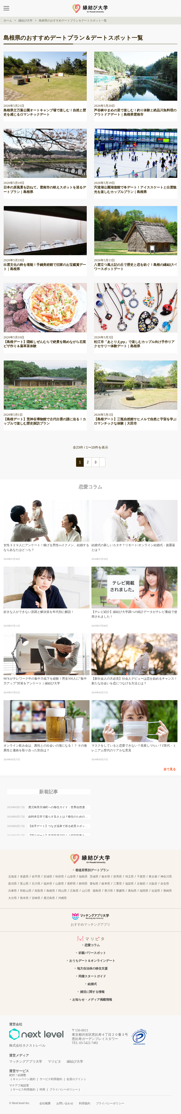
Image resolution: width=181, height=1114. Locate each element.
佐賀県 (156, 890)
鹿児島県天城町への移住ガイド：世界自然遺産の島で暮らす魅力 (59, 807)
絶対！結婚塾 (17, 1075)
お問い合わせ (64, 1103)
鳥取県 (39, 890)
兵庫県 (12, 890)
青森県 (24, 876)
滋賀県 (129, 883)
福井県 (48, 883)
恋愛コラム (92, 945)
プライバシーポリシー (63, 1089)
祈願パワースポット (92, 953)
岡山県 (62, 890)
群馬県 (117, 876)
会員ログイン (74, 1079)
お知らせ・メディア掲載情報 (92, 999)
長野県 (71, 883)
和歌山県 (25, 890)
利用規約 (84, 1103)
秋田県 (59, 876)
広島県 (74, 890)
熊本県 (24, 898)
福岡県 (144, 890)
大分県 (12, 898)
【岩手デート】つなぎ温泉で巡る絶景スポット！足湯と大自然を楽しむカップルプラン (59, 826)
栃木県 (106, 876)
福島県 (83, 876)
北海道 (12, 876)
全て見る (170, 769)
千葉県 (141, 876)
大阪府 (153, 883)
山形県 (71, 876)
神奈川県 (166, 876)
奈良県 (164, 883)
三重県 (117, 883)
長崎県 (167, 890)
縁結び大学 (75, 1061)
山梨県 (59, 883)
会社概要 (45, 1103)
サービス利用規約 (51, 1079)
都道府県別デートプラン (92, 870)
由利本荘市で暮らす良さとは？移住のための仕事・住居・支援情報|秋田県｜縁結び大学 (59, 816)
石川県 (36, 883)
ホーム (8, 20)
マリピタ (54, 1061)
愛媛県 (120, 890)
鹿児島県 (49, 898)
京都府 (141, 883)
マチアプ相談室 (19, 1085)
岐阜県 (106, 883)
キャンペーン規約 (24, 1079)
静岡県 (83, 883)
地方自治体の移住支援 (92, 968)
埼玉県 (129, 876)
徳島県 (97, 890)
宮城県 (48, 876)
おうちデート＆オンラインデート (92, 960)
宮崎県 (36, 898)
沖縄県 (62, 898)
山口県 (86, 890)
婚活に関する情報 (92, 991)
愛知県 (94, 883)
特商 (42, 1089)
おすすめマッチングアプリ (90, 924)
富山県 (24, 883)
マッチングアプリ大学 (25, 1061)
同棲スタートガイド (92, 976)
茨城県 (94, 876)
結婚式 (92, 984)
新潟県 (12, 883)
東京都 (153, 876)
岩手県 (36, 876)
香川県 (108, 890)
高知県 (132, 890)
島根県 (50, 890)
